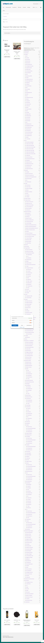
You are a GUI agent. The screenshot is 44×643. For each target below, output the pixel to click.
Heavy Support (29, 375)
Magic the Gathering (28, 211)
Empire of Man (28, 348)
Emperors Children (29, 433)
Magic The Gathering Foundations (31, 226)
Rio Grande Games (29, 127)
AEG (26, 56)
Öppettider (5, 16)
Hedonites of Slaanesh (29, 547)
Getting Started (29, 373)
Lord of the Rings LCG (29, 206)
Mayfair (27, 107)
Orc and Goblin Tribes (29, 353)
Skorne (27, 193)
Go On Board (28, 89)
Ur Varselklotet (28, 314)
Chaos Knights (28, 405)
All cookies (14, 325)
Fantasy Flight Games (29, 80)
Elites (28, 370)
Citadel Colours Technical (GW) (30, 153)
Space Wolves (29, 504)
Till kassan (24, 7)
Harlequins (27, 444)
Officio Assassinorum (29, 471)
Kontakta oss (14, 7)
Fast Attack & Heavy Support (31, 428)
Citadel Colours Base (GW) (30, 145)
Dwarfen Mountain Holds (29, 347)
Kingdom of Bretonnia (29, 352)
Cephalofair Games (29, 67)
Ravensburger (28, 120)
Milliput (27, 261)
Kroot (28, 517)
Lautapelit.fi (28, 100)
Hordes (26, 183)
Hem (3, 7)
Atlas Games (28, 59)
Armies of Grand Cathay (29, 343)
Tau (26, 509)
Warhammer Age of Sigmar (29, 530)
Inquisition (27, 456)
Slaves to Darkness (29, 568)
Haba (27, 90)
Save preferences (29, 325)
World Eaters (28, 529)
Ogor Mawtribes (28, 560)
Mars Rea (26, 244)
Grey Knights (28, 436)
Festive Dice (29, 274)
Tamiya (27, 266)
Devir (27, 74)
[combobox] (22, 19)
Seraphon (27, 565)
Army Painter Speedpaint (30, 142)
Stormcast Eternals (29, 573)
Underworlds (28, 577)
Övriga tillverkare (28, 262)
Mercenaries (28, 592)
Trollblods (27, 196)
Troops (28, 378)
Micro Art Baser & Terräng (30, 332)
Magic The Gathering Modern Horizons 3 (32, 228)
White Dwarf (28, 337)
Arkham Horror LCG (29, 203)
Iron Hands (29, 499)
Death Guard (28, 421)
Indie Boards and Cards (29, 97)
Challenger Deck (28, 214)
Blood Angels (29, 484)
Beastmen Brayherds (29, 345)
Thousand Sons (29, 418)
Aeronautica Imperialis (29, 380)
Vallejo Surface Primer (29, 168)
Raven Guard (29, 501)
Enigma (27, 77)
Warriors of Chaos (28, 357)
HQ (27, 391)
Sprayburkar (28, 160)
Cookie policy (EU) (8, 7)
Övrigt (27, 309)
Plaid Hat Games (28, 115)
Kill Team (27, 459)
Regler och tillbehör (29, 191)
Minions (27, 190)
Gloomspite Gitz (28, 545)
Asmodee (27, 57)
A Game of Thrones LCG (29, 201)
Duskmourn (28, 216)
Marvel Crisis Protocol (29, 173)
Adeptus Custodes (28, 363)
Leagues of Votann (29, 461)
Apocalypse (28, 383)
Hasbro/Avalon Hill (29, 92)
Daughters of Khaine (29, 539)
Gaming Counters (28, 259)
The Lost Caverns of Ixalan (30, 236)
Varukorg (28, 7)
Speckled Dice (29, 284)
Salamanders (29, 502)
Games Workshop (28, 85)
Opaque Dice (29, 279)
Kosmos (27, 99)
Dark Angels (29, 487)
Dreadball (27, 171)
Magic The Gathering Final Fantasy (31, 224)
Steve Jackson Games (29, 132)
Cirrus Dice (28, 271)
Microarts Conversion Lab (30, 175)
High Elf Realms (28, 350)
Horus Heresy (28, 451)
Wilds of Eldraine (28, 241)
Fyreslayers (27, 544)
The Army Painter (28, 297)
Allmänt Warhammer (29, 532)
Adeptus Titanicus (28, 367)
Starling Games (28, 130)
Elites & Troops (29, 426)
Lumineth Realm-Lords (29, 555)
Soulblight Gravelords (29, 572)
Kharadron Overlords (29, 552)
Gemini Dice (29, 276)
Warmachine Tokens (29, 600)
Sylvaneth (27, 575)
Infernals (27, 588)
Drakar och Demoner (29, 300)
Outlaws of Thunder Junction (30, 229)
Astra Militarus (28, 385)
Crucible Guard (28, 583)
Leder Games (28, 102)
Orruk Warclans (28, 562)
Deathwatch (28, 423)
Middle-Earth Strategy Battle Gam (31, 176)
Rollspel (26, 299)
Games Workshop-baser (29, 330)
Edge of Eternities (28, 218)
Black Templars (28, 395)
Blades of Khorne (28, 535)
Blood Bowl (26, 52)
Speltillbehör (29, 257)
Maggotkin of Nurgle (29, 557)
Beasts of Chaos (28, 534)
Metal (28, 277)
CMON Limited (28, 69)
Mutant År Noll (28, 307)
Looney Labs (28, 105)
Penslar (26, 294)
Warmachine (27, 580)
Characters (29, 408)
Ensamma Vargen (28, 304)
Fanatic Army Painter (29, 249)
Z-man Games (28, 138)
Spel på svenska (28, 128)
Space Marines (28, 482)
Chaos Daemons (28, 398)
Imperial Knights (28, 454)
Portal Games (28, 117)
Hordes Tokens (28, 186)
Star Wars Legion (28, 181)
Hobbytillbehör (29, 254)
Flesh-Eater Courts (29, 542)
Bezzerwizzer (28, 62)
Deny (22, 325)
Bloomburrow (28, 213)
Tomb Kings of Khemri (29, 355)
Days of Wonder (28, 72)
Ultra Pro (27, 289)
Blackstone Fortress (29, 396)
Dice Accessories (29, 272)
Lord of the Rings (28, 223)
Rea (26, 122)
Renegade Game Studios (29, 125)
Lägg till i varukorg (7, 56)
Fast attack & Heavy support (31, 476)
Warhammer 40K (28, 239)
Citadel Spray (28, 155)
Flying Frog (27, 82)
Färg (25, 140)
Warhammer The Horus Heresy (29, 578)
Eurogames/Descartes (29, 79)
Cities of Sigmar (28, 537)
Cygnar (27, 587)
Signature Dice (29, 282)
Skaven (27, 567)
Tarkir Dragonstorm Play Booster (31, 234)
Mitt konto (19, 7)
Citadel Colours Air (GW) (29, 143)
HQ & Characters (29, 401)
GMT (27, 87)
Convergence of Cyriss (29, 582)
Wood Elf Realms (28, 358)
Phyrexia (27, 231)
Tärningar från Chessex (29, 267)
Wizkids (27, 137)
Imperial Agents (28, 453)
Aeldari (27, 368)
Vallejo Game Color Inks (29, 163)
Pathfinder (27, 310)
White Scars (29, 507)
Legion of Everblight (29, 188)
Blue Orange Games (29, 64)
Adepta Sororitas (28, 362)
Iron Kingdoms (28, 305)
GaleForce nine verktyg (29, 251)
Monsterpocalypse (29, 178)
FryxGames (27, 84)
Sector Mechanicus (29, 481)
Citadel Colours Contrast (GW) (30, 147)
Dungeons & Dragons (29, 302)
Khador (27, 590)
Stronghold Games (29, 135)
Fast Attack (29, 411)
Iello (27, 95)
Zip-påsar (27, 292)
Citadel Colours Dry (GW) (29, 148)
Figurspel (26, 170)
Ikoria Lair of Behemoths (30, 219)
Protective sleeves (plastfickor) (30, 264)
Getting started (29, 413)
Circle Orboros (28, 185)
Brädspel (26, 54)
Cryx (26, 585)
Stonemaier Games (29, 133)
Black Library (27, 51)
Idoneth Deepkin (28, 550)
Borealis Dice (29, 269)
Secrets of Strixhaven (29, 233)
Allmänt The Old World (29, 342)
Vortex (28, 287)
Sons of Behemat (28, 570)
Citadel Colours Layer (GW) (30, 150)
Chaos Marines (28, 406)
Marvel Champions (29, 208)
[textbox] (22, 19)
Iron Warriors (28, 458)
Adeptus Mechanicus (29, 365)
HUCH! (27, 94)
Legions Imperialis (28, 198)
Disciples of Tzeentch (29, 540)
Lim (27, 256)
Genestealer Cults (28, 434)
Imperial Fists (29, 497)
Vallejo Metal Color (29, 165)
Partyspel (27, 112)
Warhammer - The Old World (29, 340)
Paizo (27, 110)
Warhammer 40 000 (28, 360)
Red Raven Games (28, 123)
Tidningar (26, 335)
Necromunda (27, 246)
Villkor (4, 10)
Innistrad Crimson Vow (29, 221)
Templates (27, 598)
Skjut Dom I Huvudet (29, 312)
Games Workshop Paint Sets (30, 158)
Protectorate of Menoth (29, 593)
